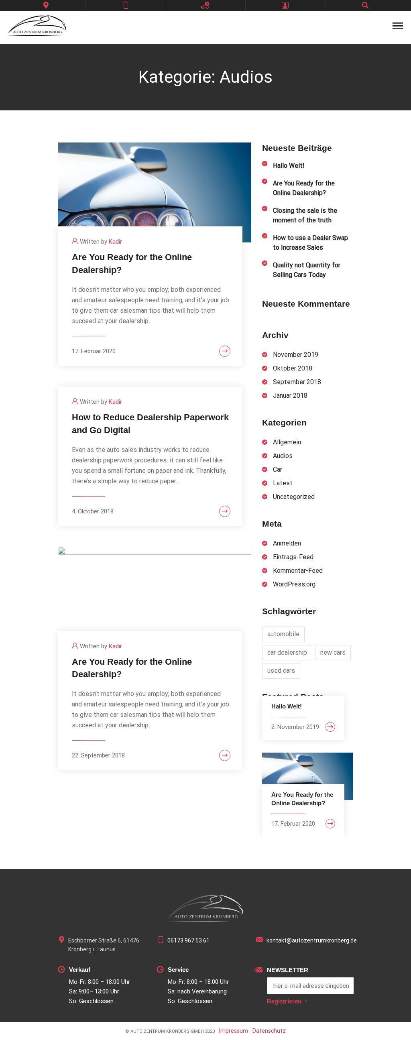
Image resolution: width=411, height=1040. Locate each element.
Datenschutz (269, 1031)
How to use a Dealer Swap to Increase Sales (310, 242)
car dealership (287, 652)
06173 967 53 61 (188, 940)
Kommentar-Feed (298, 570)
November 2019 (295, 354)
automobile (283, 634)
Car (277, 469)
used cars (281, 670)
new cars (333, 652)
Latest (283, 483)
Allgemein (287, 442)
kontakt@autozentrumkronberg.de (312, 940)
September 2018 (297, 382)
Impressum (233, 1031)
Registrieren (284, 1001)
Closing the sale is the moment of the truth (305, 215)
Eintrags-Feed (293, 557)
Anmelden (287, 543)
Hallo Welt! (289, 165)
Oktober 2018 (292, 368)
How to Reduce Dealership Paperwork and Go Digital (150, 423)
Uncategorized (294, 497)
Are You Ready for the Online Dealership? (132, 263)
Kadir (115, 241)
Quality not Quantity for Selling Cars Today (306, 270)
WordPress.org (294, 584)
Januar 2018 (290, 395)
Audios (283, 456)
